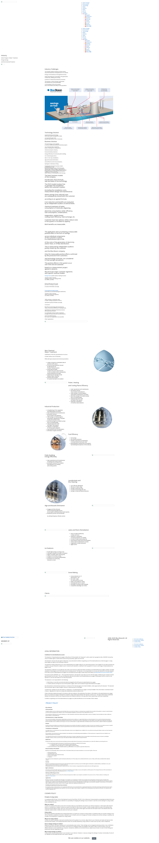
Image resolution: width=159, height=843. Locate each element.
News (84, 9)
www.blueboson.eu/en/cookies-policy (103, 672)
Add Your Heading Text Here (7, 637)
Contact (84, 12)
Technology (85, 5)
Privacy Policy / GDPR (139, 640)
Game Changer (86, 2)
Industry (85, 8)
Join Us (84, 11)
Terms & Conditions (138, 639)
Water (84, 7)
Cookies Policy (137, 641)
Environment (86, 4)
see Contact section (69, 770)
